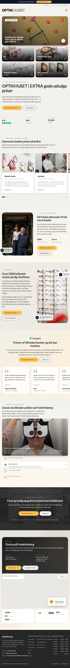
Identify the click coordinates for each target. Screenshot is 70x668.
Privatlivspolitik (55, 663)
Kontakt (30, 655)
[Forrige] (62, 197)
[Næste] (66, 197)
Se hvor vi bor (40, 644)
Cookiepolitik (64, 663)
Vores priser (31, 644)
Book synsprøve (41, 647)
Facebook (49, 639)
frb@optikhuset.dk (64, 5)
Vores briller (31, 647)
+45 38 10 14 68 (54, 5)
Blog (29, 653)
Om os (30, 650)
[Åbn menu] (66, 10)
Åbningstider (46, 5)
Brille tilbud (31, 642)
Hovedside (31, 639)
